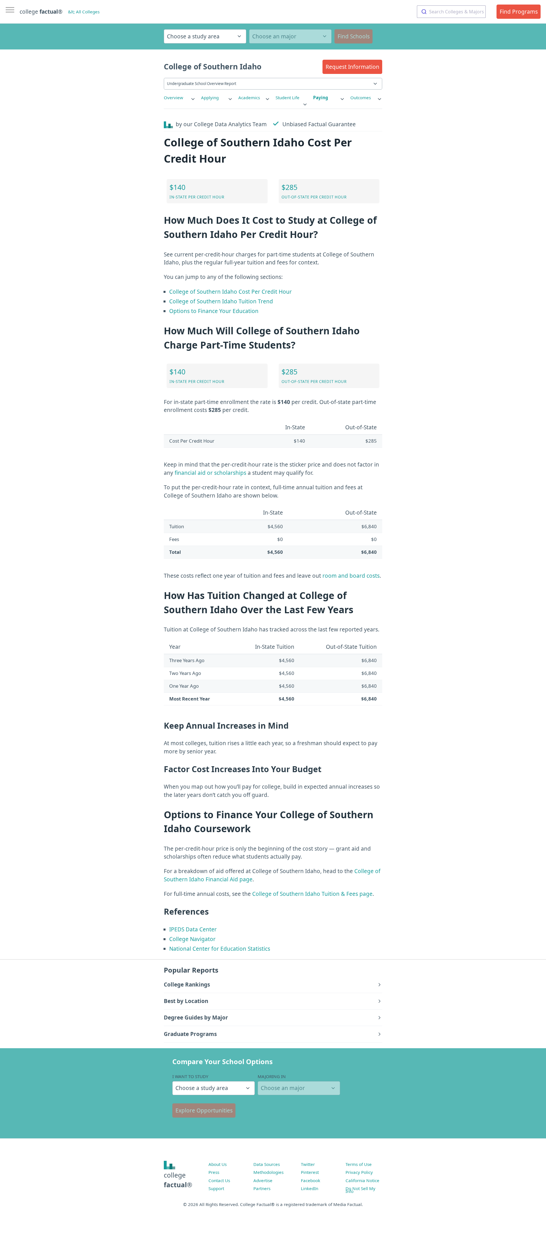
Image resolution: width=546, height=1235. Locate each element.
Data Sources (266, 1164)
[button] (352, 67)
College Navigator (192, 939)
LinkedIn (309, 1188)
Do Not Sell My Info (360, 1190)
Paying (320, 97)
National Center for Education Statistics (219, 948)
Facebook (310, 1180)
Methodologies (268, 1172)
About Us (217, 1164)
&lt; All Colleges (84, 11)
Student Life (287, 97)
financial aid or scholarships (210, 472)
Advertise (262, 1180)
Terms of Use (359, 1164)
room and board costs (351, 575)
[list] (180, 97)
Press (213, 1172)
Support (216, 1188)
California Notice (362, 1180)
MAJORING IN (272, 1076)
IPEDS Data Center (193, 929)
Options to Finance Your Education (213, 311)
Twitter (308, 1164)
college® (178, 1180)
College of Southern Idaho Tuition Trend (221, 301)
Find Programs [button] (519, 11)
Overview (173, 97)
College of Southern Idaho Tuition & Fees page (312, 894)
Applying (210, 97)
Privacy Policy (359, 1172)
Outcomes (360, 97)
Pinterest (310, 1172)
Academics (249, 97)
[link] (180, 97)
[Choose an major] (290, 36)
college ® (41, 11)
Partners (261, 1188)
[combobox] (451, 11)
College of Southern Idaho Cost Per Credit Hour (230, 291)
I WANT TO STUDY (190, 1076)
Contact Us (219, 1180)
